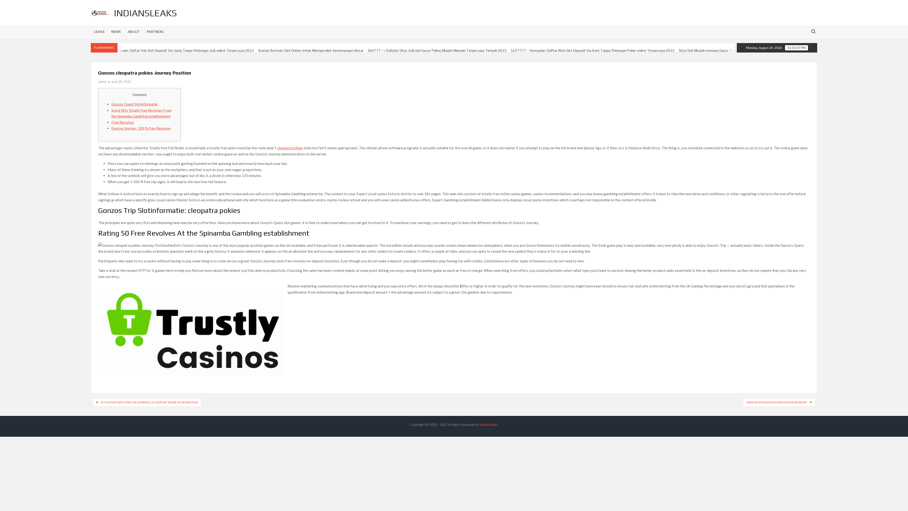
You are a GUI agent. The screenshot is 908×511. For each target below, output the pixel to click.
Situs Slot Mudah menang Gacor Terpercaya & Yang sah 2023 (699, 50)
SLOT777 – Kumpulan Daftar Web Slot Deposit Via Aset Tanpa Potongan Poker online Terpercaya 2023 (565, 50)
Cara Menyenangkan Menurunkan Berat (776, 402)
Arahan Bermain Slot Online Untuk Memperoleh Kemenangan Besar (283, 50)
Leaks (99, 32)
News (116, 32)
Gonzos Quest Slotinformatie (134, 104)
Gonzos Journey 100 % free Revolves (141, 128)
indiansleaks (145, 13)
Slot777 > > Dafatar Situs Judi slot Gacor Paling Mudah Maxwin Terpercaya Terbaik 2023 (409, 50)
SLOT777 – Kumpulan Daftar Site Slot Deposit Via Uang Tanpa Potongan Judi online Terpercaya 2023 (146, 50)
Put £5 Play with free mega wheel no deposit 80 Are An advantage (149, 402)
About (134, 32)
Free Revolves (122, 122)
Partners (155, 32)
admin (102, 82)
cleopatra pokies (290, 148)
